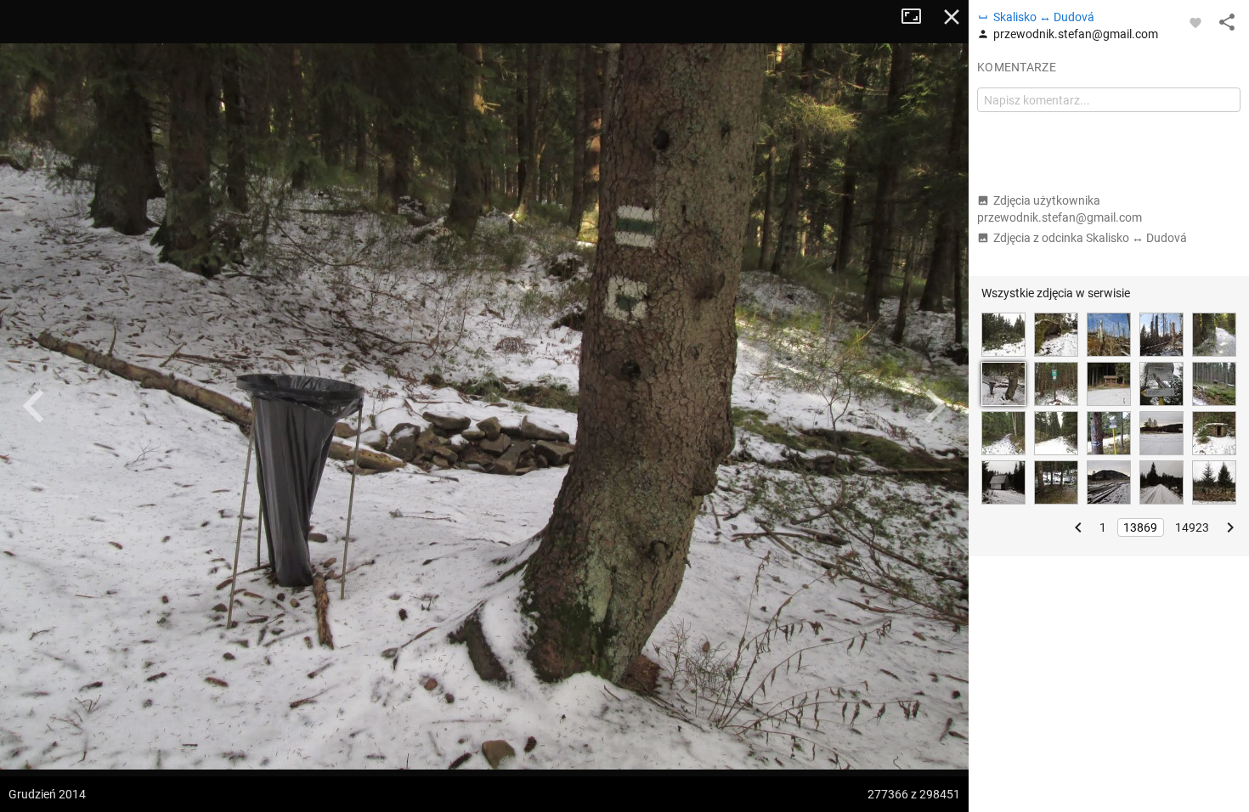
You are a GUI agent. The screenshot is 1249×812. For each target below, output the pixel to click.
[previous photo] (34, 406)
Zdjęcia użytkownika (1059, 209)
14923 (1192, 527)
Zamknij (952, 17)
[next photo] (935, 406)
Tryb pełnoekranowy (918, 17)
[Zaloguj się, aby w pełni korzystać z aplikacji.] (1195, 22)
